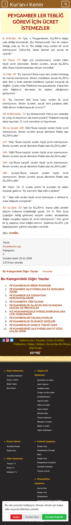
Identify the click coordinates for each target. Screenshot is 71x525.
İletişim (41, 344)
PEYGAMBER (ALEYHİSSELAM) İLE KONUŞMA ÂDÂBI (36, 290)
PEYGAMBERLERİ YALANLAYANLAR (31, 317)
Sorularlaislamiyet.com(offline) (49, 501)
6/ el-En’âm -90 (12, 38)
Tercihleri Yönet (32, 517)
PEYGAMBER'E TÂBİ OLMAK (26, 301)
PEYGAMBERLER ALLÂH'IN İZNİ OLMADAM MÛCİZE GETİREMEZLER (35, 306)
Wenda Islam (42, 413)
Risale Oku (11, 450)
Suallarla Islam (43, 388)
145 (5, 152)
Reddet (16, 517)
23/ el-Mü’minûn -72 (14, 113)
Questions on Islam (45, 380)
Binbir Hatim (12, 384)
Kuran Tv (10, 468)
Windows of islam (44, 422)
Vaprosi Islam (42, 401)
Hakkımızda (26, 340)
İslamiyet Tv (12, 472)
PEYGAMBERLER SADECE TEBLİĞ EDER (33, 325)
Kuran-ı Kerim (12, 380)
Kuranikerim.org (12, 246)
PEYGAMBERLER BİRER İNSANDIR (30, 285)
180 (5, 172)
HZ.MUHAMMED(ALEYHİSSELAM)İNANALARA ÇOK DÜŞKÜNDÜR (37, 313)
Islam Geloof (42, 409)
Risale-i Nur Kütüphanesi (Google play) (46, 450)
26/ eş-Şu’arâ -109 (13, 127)
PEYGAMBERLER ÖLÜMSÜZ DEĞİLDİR (32, 321)
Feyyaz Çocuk (43, 471)
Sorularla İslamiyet (14, 376)
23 (20, 207)
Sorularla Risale (13, 446)
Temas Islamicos (44, 418)
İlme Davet (11, 388)
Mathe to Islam (43, 426)
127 (5, 141)
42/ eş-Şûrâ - (11, 207)
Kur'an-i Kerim (26, 4)
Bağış (31, 344)
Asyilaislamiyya (43, 397)
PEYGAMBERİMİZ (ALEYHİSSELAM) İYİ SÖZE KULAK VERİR (36, 330)
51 (4, 99)
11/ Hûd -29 (9, 74)
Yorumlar (47, 271)
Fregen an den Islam (45, 392)
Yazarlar (40, 340)
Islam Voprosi (42, 384)
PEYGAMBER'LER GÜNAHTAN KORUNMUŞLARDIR (27, 296)
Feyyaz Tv (11, 463)
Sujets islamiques (44, 430)
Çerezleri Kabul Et (54, 516)
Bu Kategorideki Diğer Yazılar (20, 271)
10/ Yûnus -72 (11, 60)
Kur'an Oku (42, 488)
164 (5, 162)
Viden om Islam (43, 405)
